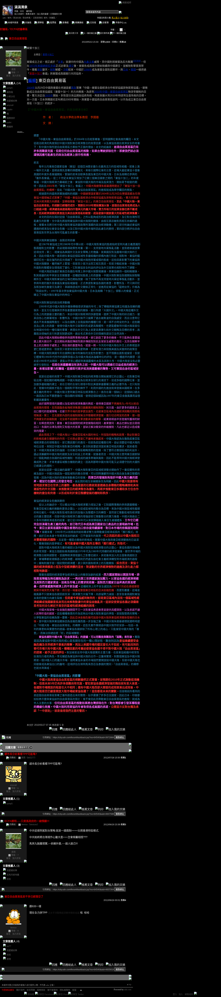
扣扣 (9, 879)
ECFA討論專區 (19, 29)
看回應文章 (73, 33)
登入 (175, 994)
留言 (8, 75)
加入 (181, 994)
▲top (129, 984)
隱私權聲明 (65, 990)
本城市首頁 (12, 22)
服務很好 (11, 118)
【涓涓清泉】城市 (39, 18)
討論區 (28, 22)
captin (9, 109)
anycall (10, 105)
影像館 (65, 22)
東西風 (10, 92)
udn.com (127, 989)
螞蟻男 (10, 127)
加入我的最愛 (43, 14)
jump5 (10, 88)
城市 (9, 18)
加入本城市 (19, 14)
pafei (9, 122)
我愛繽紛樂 (12, 101)
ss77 (9, 946)
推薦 (122, 42)
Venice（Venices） (30, 824)
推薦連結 (79, 22)
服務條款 (41, 990)
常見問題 (31, 990)
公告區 (92, 22)
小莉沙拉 (11, 96)
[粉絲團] (25, 993)
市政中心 (120, 22)
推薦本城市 (30, 14)
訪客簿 (105, 22)
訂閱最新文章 (56, 14)
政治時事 (26, 18)
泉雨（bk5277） (29, 757)
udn (4, 18)
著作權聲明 (52, 990)
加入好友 (16, 75)
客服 (74, 990)
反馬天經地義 (13, 875)
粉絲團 (31, 994)
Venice (13, 928)
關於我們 (20, 990)
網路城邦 (126, 2)
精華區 (40, 22)
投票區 (53, 22)
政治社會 (17, 18)
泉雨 (22, 11)
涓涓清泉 (20, 7)
